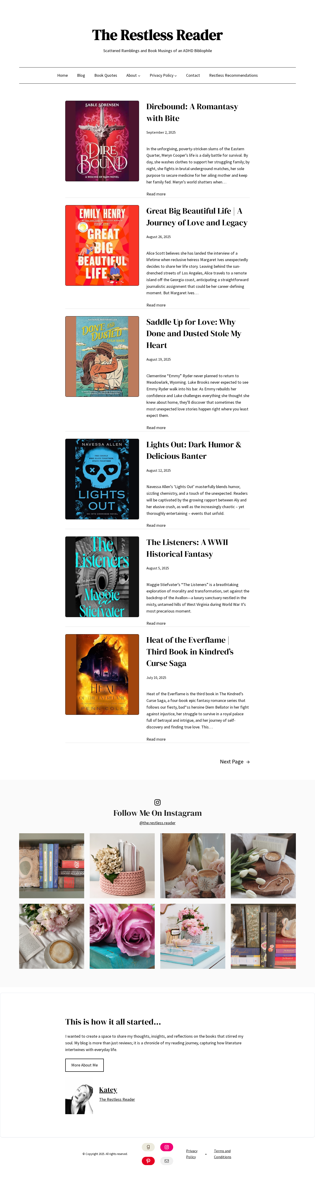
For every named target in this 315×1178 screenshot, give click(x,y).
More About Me (84, 1065)
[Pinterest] (148, 1161)
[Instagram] (157, 802)
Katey (108, 1089)
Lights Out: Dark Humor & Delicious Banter (194, 450)
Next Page (235, 761)
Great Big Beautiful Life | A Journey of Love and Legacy (197, 216)
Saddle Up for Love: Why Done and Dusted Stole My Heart (193, 333)
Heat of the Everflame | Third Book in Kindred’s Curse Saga (190, 651)
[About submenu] (139, 75)
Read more (156, 194)
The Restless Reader (157, 35)
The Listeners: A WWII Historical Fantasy (187, 547)
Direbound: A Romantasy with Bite (192, 112)
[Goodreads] (148, 1147)
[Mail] (166, 1161)
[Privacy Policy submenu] (175, 75)
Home (62, 75)
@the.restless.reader (157, 822)
